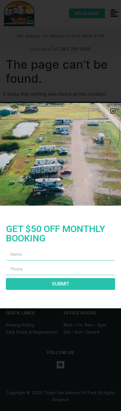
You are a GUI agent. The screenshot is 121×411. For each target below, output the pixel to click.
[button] (113, 111)
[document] (60, 205)
